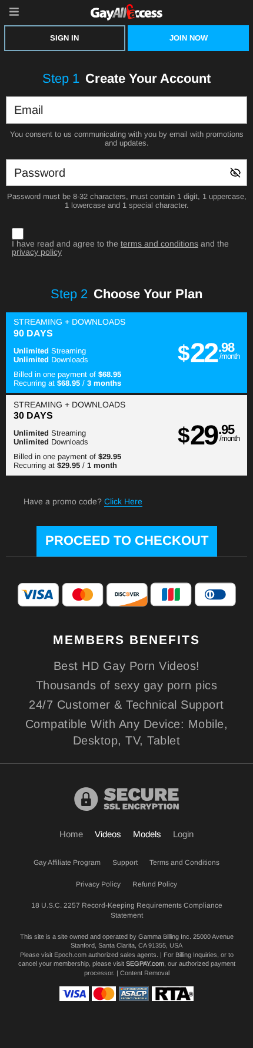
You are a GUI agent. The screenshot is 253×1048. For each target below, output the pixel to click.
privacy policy (37, 252)
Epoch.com (70, 954)
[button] (126, 352)
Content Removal (144, 972)
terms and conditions (159, 243)
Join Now (188, 37)
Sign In (64, 37)
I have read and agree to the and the (120, 248)
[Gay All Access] (126, 11)
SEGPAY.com (145, 963)
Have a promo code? (83, 501)
